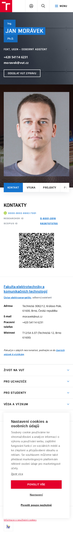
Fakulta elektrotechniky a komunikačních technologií (25, 289)
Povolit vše (36, 484)
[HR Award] (8, 526)
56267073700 (49, 223)
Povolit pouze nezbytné (36, 505)
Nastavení (36, 494)
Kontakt (13, 187)
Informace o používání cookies (20, 519)
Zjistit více (17, 474)
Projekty (49, 187)
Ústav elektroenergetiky (17, 297)
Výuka (31, 187)
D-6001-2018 (48, 218)
